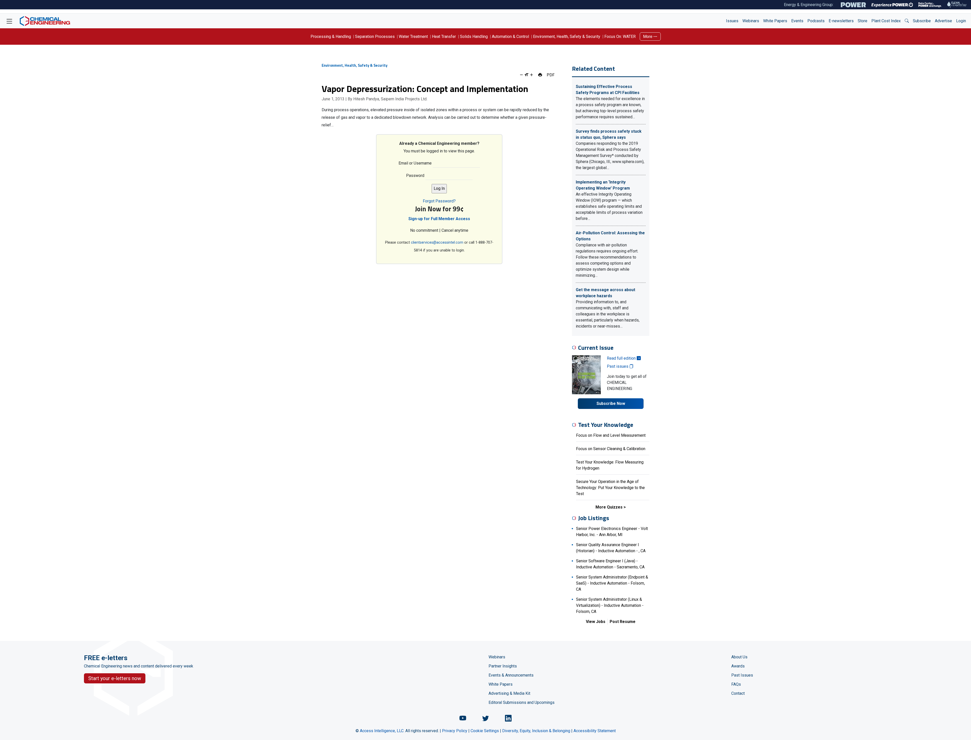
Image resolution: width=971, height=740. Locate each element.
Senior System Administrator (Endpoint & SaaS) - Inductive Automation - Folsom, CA (612, 583)
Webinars (750, 20)
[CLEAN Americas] (957, 5)
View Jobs (595, 621)
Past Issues (742, 675)
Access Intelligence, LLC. (382, 730)
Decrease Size (521, 75)
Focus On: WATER (620, 36)
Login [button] (961, 20)
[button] (907, 21)
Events (797, 20)
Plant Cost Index (886, 20)
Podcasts (816, 20)
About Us (739, 657)
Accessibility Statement (594, 730)
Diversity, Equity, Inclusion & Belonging (536, 730)
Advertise (943, 20)
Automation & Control (510, 36)
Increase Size (531, 75)
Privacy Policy (454, 730)
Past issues (618, 366)
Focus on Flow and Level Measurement (611, 435)
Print (540, 75)
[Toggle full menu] (9, 21)
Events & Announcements (511, 675)
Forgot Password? (439, 201)
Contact (738, 693)
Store (862, 20)
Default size (526, 75)
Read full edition (622, 358)
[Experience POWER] (892, 4)
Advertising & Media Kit (509, 693)
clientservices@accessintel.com (437, 242)
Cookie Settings (485, 730)
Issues (732, 20)
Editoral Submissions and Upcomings (522, 702)
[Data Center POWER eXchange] (930, 4)
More (648, 36)
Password (415, 175)
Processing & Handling (331, 36)
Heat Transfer (444, 36)
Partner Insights (503, 666)
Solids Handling (474, 36)
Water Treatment (413, 36)
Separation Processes (375, 36)
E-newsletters (841, 20)
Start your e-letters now (114, 678)
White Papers (775, 20)
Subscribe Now (611, 403)
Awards (738, 666)
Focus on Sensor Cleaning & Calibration (610, 448)
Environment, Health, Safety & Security (566, 36)
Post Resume (622, 621)
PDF (551, 75)
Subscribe (922, 20)
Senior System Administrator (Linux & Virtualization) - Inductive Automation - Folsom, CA (610, 605)
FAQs (736, 684)
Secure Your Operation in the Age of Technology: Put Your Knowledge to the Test (610, 487)
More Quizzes (609, 507)
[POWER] (853, 4)
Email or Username (415, 163)
